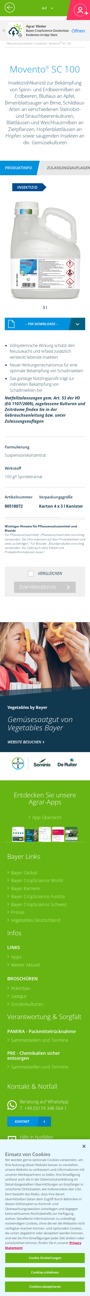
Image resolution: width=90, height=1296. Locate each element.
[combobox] (45, 324)
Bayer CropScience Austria (38, 896)
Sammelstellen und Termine (39, 1040)
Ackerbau (20, 988)
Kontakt (22, 1121)
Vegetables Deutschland (35, 920)
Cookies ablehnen (45, 1272)
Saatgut (18, 996)
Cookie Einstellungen (45, 1258)
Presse (17, 912)
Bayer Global (24, 873)
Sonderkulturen (27, 1004)
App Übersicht (47, 817)
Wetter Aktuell (25, 965)
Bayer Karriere (25, 888)
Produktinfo (18, 167)
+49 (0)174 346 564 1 (45, 1108)
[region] (45, 1217)
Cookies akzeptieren (45, 1286)
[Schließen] (3, 30)
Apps (16, 957)
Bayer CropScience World (37, 880)
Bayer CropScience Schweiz (39, 904)
